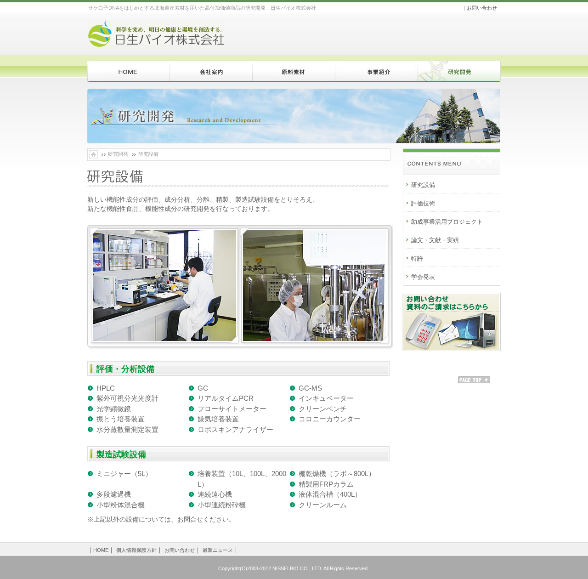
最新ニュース (218, 550)
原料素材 (294, 73)
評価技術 (423, 203)
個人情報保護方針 (136, 550)
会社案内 (211, 73)
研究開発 (459, 73)
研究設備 (423, 185)
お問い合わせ (482, 8)
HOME (128, 73)
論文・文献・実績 (435, 240)
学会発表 (423, 276)
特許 (417, 258)
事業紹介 (376, 73)
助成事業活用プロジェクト (447, 221)
